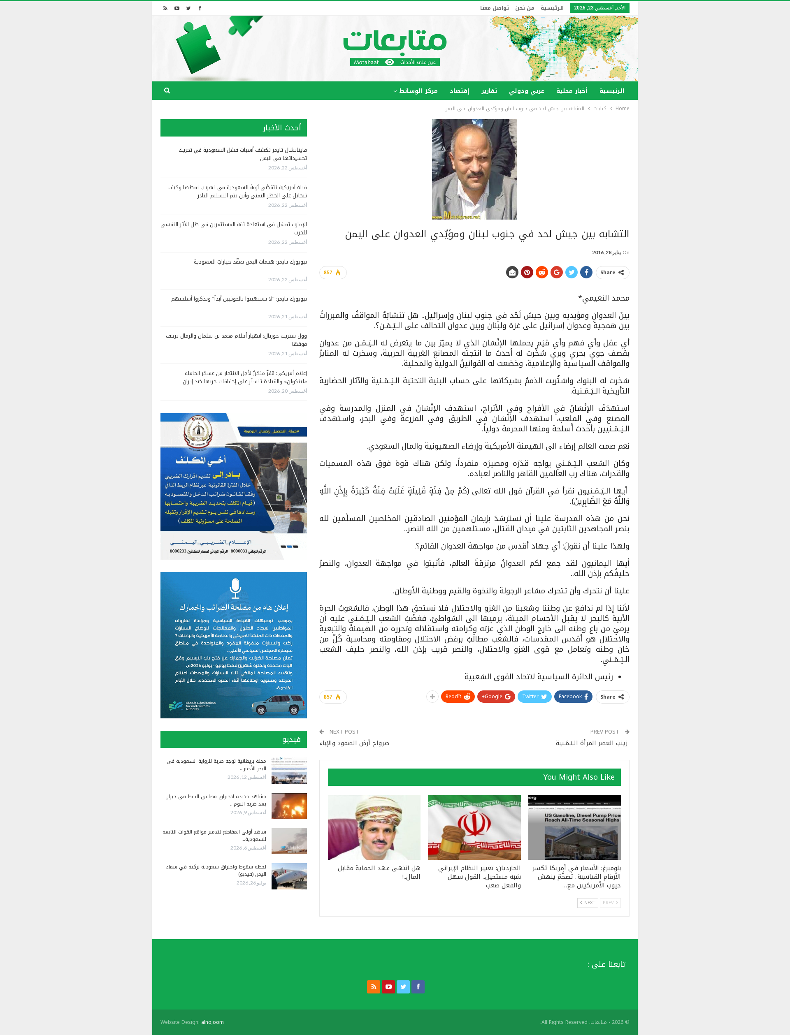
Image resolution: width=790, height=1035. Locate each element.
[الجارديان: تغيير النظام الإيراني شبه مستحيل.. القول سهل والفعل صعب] (474, 827)
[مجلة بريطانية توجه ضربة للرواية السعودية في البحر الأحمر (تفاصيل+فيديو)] (289, 770)
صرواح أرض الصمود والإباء (354, 743)
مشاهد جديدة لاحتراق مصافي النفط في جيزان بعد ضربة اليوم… (215, 800)
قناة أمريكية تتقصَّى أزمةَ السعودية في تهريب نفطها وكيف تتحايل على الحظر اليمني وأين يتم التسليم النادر (237, 191)
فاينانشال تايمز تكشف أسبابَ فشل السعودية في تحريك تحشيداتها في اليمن (243, 154)
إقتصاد (459, 91)
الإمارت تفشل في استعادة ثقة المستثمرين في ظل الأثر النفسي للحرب (233, 228)
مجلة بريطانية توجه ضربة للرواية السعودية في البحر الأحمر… (216, 765)
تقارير (489, 91)
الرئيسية (552, 8)
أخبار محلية (572, 91)
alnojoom (212, 1022)
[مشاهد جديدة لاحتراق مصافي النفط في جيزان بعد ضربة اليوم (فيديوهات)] (289, 806)
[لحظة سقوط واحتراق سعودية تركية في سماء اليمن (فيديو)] (289, 876)
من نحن (524, 8)
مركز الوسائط (418, 91)
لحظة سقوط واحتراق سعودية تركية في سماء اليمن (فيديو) (216, 870)
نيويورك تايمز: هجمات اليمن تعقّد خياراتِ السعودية (250, 262)
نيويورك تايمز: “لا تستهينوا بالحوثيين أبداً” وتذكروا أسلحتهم (239, 299)
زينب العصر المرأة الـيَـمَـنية (593, 743)
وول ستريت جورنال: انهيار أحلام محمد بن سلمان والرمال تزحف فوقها (236, 340)
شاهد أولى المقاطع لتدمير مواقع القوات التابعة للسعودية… (214, 835)
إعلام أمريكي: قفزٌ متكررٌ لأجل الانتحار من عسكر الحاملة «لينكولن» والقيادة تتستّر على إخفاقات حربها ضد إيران (245, 377)
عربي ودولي (526, 91)
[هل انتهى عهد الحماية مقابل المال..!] (374, 827)
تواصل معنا (494, 8)
